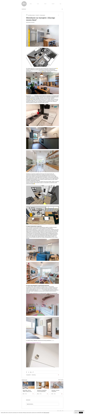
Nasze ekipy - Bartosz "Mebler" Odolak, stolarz (27, 391)
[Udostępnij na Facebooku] (26, 372)
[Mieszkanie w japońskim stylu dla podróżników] (42, 385)
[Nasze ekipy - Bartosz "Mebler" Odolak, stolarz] (28, 385)
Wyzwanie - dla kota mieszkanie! (55, 391)
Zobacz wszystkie (60, 379)
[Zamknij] (83, 412)
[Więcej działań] (58, 15)
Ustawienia (76, 412)
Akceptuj (81, 412)
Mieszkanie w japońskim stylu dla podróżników (42, 391)
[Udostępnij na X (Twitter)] (28, 372)
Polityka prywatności (46, 412)
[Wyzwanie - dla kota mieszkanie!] (56, 385)
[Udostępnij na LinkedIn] (30, 372)
